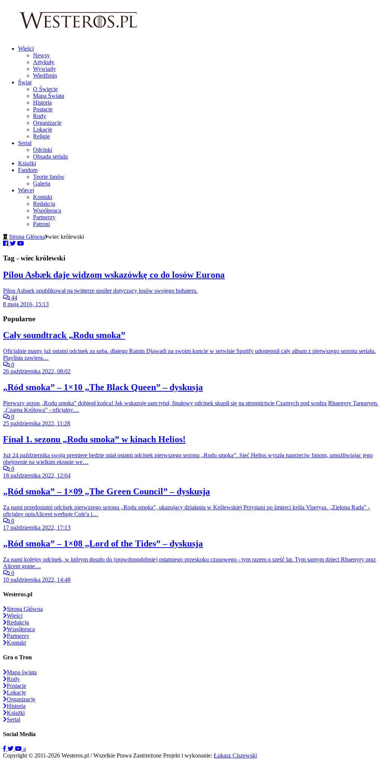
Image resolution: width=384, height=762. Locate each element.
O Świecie (45, 89)
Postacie (42, 109)
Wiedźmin (45, 75)
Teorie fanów (48, 177)
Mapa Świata (48, 96)
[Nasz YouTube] (19, 749)
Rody (39, 116)
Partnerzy (44, 217)
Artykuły (43, 62)
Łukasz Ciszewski (235, 755)
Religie (41, 136)
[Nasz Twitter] (11, 749)
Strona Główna (27, 237)
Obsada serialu (50, 156)
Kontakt (42, 197)
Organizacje (47, 123)
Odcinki (42, 150)
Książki (27, 163)
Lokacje (42, 129)
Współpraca (47, 210)
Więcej (26, 190)
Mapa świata (22, 672)
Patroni (41, 224)
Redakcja (44, 204)
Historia (42, 102)
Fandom (28, 170)
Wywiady (44, 69)
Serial (25, 143)
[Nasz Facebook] (5, 749)
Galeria (41, 183)
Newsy (41, 55)
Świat (25, 82)
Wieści (26, 48)
